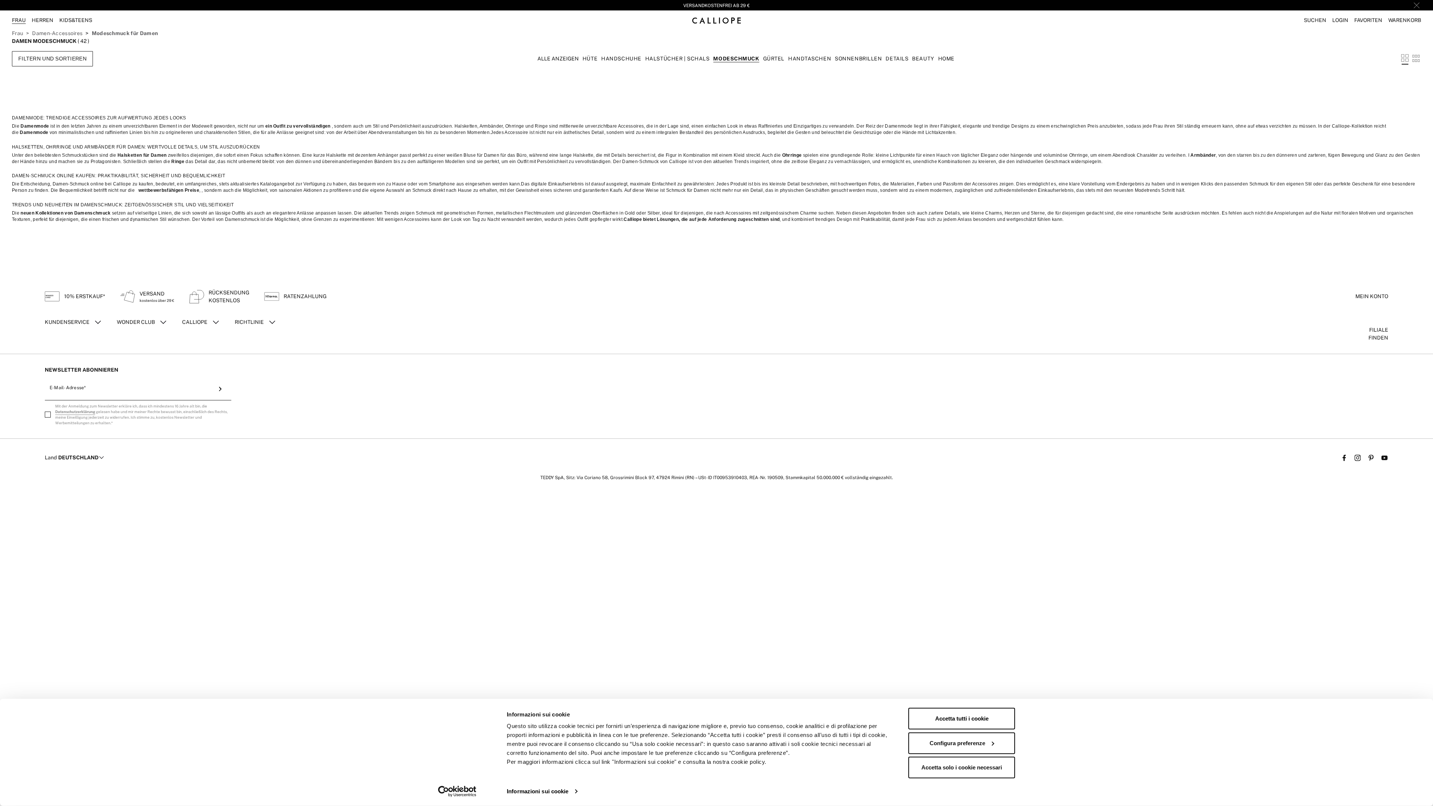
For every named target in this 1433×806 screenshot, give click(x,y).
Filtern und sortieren (52, 59)
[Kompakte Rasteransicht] (1416, 59)
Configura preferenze (957, 743)
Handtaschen (809, 59)
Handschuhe (621, 59)
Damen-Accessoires (57, 33)
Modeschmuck (736, 59)
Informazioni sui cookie (537, 791)
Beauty (923, 59)
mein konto (1371, 296)
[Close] (1416, 5)
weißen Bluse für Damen (473, 155)
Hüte (590, 59)
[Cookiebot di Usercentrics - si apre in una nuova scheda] (457, 791)
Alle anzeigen (558, 59)
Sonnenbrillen (858, 59)
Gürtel (773, 59)
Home (946, 59)
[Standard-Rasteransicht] (1405, 59)
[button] (1315, 20)
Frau (17, 33)
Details (897, 59)
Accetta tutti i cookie (962, 718)
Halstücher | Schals (677, 59)
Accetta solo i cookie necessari (961, 767)
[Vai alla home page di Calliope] (716, 20)
